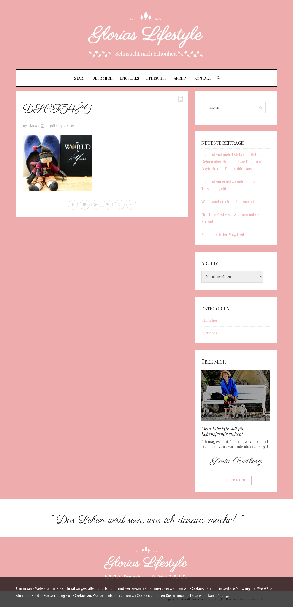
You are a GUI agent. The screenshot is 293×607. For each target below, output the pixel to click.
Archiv (180, 78)
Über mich (102, 78)
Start (79, 78)
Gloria (32, 125)
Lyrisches (129, 78)
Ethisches (156, 78)
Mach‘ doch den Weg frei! (222, 234)
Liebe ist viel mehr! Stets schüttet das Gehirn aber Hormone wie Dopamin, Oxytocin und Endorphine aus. (232, 161)
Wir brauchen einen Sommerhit (227, 201)
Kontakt (202, 78)
